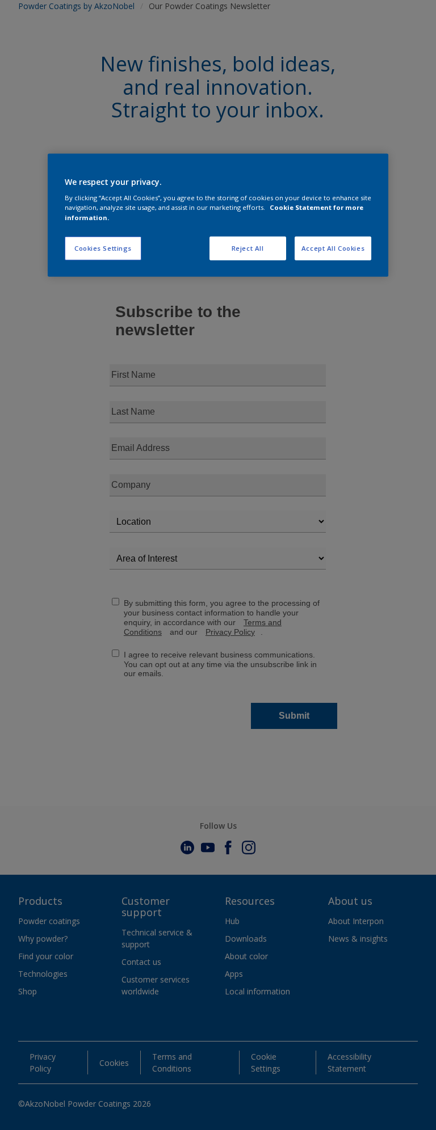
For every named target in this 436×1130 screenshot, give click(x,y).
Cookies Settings (103, 247)
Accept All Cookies (332, 247)
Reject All (248, 247)
